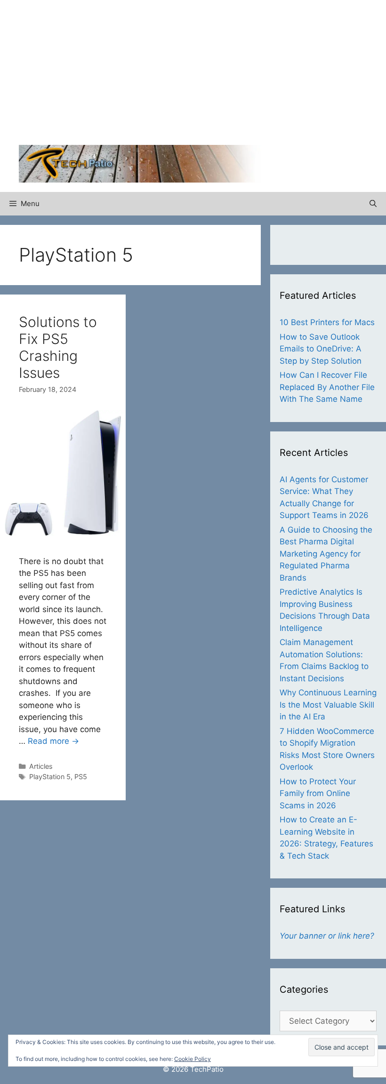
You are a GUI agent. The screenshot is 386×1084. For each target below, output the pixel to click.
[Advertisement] (289, 75)
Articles (41, 766)
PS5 (80, 777)
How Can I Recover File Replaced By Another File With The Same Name (327, 387)
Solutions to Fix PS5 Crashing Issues (58, 347)
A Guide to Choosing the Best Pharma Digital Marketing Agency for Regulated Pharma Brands (326, 553)
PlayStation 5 (50, 777)
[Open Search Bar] (373, 203)
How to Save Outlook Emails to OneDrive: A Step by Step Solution (321, 349)
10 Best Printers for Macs (327, 322)
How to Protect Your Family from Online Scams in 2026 (318, 793)
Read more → (53, 741)
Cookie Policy (192, 1058)
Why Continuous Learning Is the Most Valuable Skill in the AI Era (328, 704)
